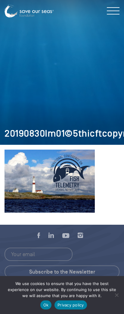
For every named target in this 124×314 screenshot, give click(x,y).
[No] (116, 295)
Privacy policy (70, 305)
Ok (46, 305)
